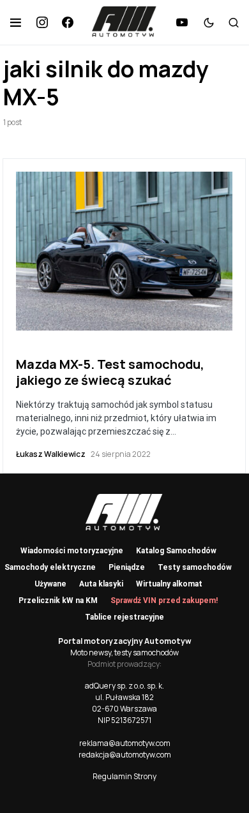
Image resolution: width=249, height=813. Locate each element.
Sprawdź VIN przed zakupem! (164, 600)
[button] (15, 22)
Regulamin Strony (124, 776)
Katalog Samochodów (176, 550)
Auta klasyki (101, 583)
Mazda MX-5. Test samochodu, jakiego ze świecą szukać (110, 372)
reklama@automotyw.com (124, 743)
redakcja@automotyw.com (125, 754)
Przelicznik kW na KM (58, 600)
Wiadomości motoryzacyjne (71, 550)
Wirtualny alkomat (169, 583)
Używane (50, 583)
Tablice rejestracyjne (124, 617)
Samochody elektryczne (50, 567)
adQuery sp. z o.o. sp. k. (124, 685)
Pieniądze (127, 567)
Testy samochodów (195, 567)
